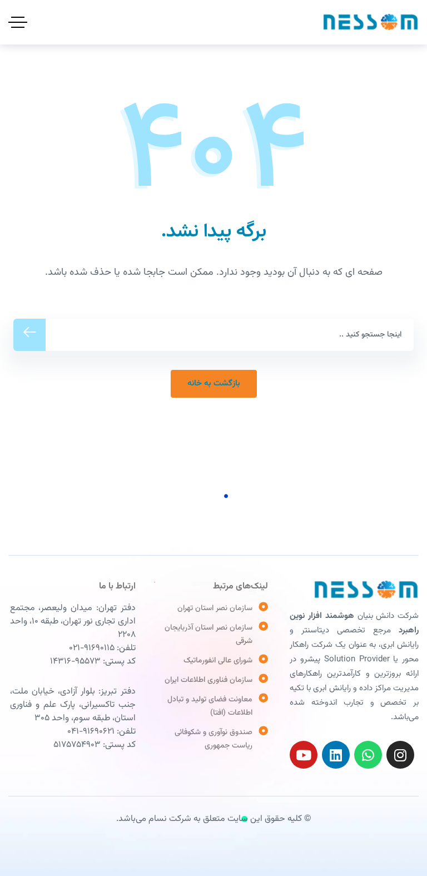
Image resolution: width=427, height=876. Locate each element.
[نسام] (371, 22)
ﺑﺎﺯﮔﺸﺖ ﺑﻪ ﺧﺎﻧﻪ (213, 383)
